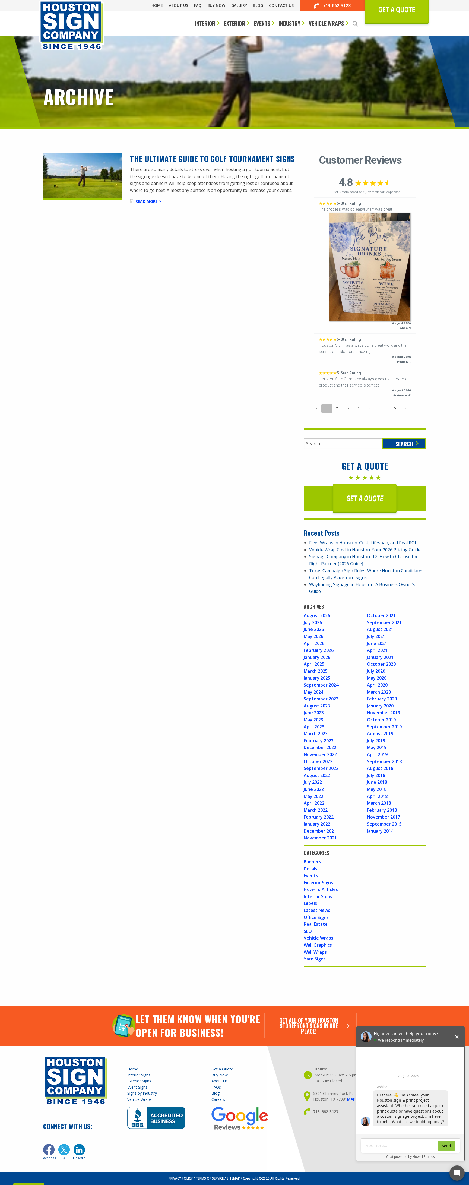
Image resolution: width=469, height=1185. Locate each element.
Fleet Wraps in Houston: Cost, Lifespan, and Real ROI (362, 543)
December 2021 (320, 831)
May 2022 (313, 796)
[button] (359, 24)
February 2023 (319, 741)
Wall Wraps (315, 952)
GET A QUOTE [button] (364, 498)
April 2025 (314, 664)
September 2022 (321, 768)
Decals (310, 869)
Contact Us (281, 5)
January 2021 (380, 657)
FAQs (216, 1087)
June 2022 (314, 789)
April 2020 (377, 685)
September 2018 (384, 761)
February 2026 (319, 650)
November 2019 (383, 713)
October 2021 (381, 615)
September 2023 (321, 699)
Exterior (234, 23)
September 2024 (321, 685)
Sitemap (233, 1178)
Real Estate (316, 924)
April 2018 (377, 796)
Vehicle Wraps (326, 23)
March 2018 (379, 803)
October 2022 (318, 761)
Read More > (148, 201)
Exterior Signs (318, 883)
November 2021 (320, 838)
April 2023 (314, 727)
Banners (312, 862)
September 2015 (384, 824)
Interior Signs (318, 896)
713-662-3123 (336, 5)
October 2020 (381, 664)
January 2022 (317, 824)
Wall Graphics (318, 945)
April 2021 (377, 650)
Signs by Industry (142, 1093)
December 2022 (320, 747)
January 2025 (317, 678)
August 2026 (317, 615)
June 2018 (377, 782)
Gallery (239, 5)
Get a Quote (222, 1069)
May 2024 (313, 692)
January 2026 (317, 657)
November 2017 (383, 817)
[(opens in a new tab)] (49, 1149)
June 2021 (377, 643)
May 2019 (376, 747)
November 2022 (320, 754)
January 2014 (380, 831)
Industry (289, 23)
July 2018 (376, 775)
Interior (205, 23)
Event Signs (137, 1087)
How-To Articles (321, 889)
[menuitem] (160, 5)
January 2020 (380, 706)
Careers (218, 1099)
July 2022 (313, 782)
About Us (178, 5)
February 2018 (382, 810)
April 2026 (314, 643)
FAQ (197, 5)
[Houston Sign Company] (71, 25)
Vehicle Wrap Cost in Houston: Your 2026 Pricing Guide (364, 550)
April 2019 (377, 754)
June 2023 (314, 713)
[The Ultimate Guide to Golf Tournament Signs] (82, 176)
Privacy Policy (181, 1178)
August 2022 (317, 775)
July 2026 (313, 622)
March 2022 (316, 810)
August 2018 (380, 768)
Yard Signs (315, 959)
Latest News (317, 910)
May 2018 (376, 789)
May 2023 (313, 720)
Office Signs (316, 917)
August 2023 (317, 706)
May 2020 (376, 678)
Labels (310, 903)
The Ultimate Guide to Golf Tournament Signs (212, 158)
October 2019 (381, 720)
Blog (258, 5)
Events (262, 23)
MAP (351, 1099)
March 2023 (316, 734)
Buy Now (216, 5)
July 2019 (376, 741)
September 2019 (384, 727)
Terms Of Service (210, 1178)
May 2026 (313, 636)
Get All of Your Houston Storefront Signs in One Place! (308, 1025)
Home (157, 5)
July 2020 (376, 671)
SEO (308, 931)
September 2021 (384, 622)
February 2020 (382, 699)
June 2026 (314, 629)
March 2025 (316, 671)
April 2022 (314, 803)
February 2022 (319, 817)
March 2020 (379, 692)
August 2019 (380, 734)
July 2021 (376, 636)
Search (404, 444)
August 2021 (380, 629)
